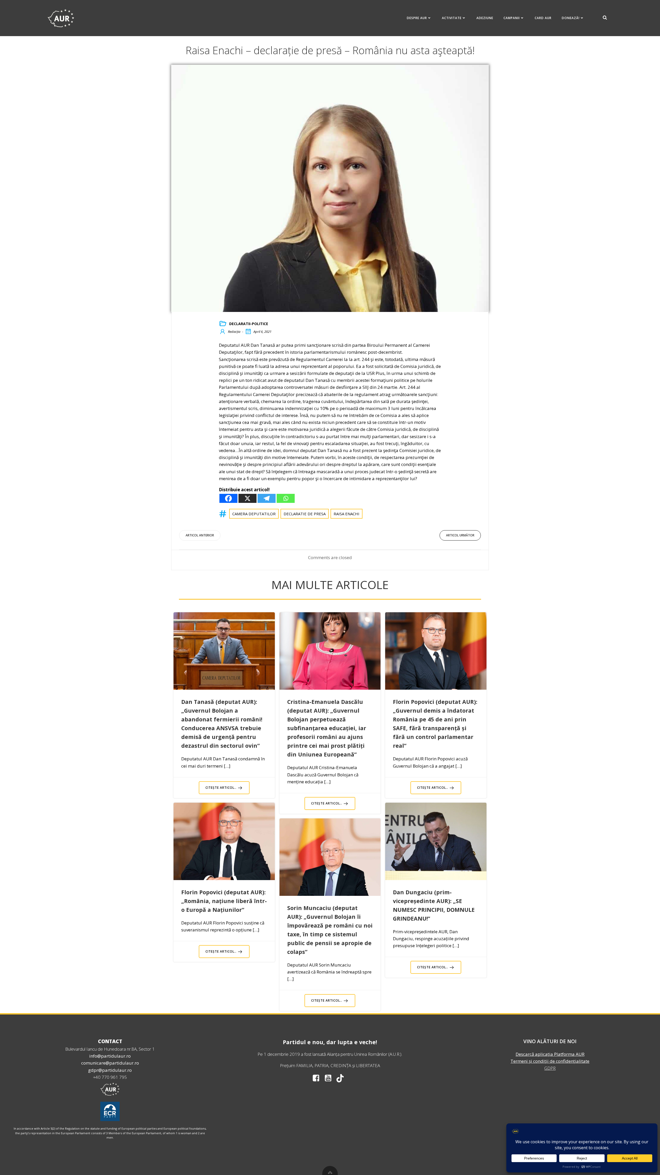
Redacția (234, 331)
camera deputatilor (254, 513)
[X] (247, 498)
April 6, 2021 (262, 331)
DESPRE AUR (417, 18)
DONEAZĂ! (571, 18)
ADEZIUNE (484, 18)
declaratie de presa (305, 513)
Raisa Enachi (346, 513)
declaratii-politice (248, 323)
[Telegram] (267, 498)
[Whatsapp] (286, 498)
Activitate (451, 18)
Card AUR (543, 18)
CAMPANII (512, 18)
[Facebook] (228, 498)
